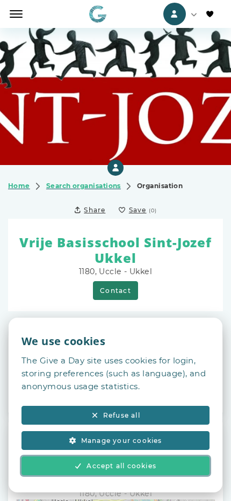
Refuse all (121, 415)
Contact (115, 291)
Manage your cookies (121, 440)
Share (94, 210)
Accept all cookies (121, 466)
